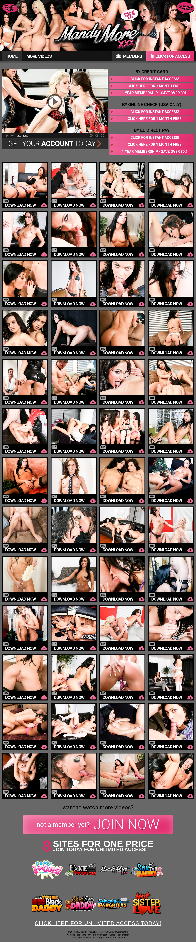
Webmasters (122, 932)
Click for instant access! (154, 79)
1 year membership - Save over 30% (154, 93)
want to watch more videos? (98, 807)
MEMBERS (132, 56)
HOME (12, 56)
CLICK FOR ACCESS (172, 56)
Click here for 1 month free (155, 86)
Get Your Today (52, 143)
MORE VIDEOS (39, 56)
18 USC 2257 (109, 932)
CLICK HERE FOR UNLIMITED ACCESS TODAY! (98, 923)
